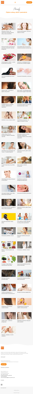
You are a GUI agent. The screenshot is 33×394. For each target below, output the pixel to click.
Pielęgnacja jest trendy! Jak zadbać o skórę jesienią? (23, 307)
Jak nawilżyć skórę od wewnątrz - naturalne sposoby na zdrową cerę (24, 47)
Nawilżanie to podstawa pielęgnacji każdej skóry (22, 180)
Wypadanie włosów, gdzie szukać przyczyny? (24, 151)
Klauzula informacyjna (16, 392)
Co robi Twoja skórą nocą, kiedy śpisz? (8, 165)
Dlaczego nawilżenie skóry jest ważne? (23, 236)
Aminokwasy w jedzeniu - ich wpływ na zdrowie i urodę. (23, 120)
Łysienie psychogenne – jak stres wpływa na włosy (24, 32)
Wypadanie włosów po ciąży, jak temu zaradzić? (23, 321)
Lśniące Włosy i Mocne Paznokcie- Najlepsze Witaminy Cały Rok (8, 135)
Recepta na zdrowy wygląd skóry (24, 292)
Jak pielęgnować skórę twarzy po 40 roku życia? (8, 180)
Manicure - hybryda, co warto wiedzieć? (7, 335)
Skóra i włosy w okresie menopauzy (22, 165)
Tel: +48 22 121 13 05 (4, 374)
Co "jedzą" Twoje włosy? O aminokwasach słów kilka (7, 265)
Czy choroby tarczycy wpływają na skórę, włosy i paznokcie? (8, 208)
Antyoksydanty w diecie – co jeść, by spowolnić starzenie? (8, 63)
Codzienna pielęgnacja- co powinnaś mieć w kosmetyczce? (8, 293)
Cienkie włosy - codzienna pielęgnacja (7, 321)
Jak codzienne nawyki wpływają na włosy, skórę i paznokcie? (23, 222)
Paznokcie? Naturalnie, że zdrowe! (24, 76)
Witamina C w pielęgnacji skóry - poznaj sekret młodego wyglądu (24, 63)
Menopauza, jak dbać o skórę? (8, 235)
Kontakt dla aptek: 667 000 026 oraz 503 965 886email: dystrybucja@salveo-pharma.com (8, 376)
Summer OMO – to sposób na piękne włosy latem (7, 91)
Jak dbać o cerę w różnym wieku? (8, 119)
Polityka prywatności (16, 390)
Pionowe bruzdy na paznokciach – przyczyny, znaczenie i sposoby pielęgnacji (8, 48)
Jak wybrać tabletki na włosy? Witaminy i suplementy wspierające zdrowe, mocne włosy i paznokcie (24, 136)
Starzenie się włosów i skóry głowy (7, 222)
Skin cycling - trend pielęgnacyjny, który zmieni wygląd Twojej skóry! (24, 91)
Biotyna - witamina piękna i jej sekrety (8, 250)
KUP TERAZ (29, 2)
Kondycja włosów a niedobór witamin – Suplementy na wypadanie (7, 105)
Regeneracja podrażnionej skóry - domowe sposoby (24, 265)
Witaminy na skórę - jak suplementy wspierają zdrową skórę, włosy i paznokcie (8, 32)
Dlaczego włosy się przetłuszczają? (5, 279)
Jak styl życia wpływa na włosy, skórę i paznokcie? (23, 279)
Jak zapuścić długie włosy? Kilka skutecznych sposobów (8, 194)
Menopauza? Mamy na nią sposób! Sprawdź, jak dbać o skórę (24, 105)
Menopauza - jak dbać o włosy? (23, 249)
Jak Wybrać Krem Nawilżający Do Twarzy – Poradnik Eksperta (8, 151)
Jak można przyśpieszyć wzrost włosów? (8, 77)
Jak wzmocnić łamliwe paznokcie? (24, 193)
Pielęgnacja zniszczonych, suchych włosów (7, 307)
